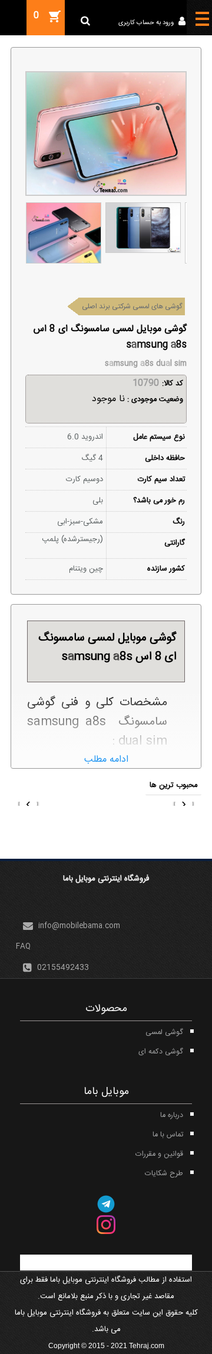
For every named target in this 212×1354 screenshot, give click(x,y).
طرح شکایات (164, 1174)
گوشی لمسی (164, 1032)
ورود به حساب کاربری (146, 23)
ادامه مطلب (106, 760)
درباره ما (171, 1115)
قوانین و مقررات (159, 1154)
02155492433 (63, 968)
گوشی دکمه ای (160, 1052)
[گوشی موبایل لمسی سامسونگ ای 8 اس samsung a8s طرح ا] (63, 233)
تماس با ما (168, 1135)
